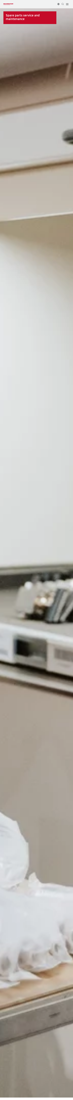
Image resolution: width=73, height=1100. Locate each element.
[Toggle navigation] (67, 4)
